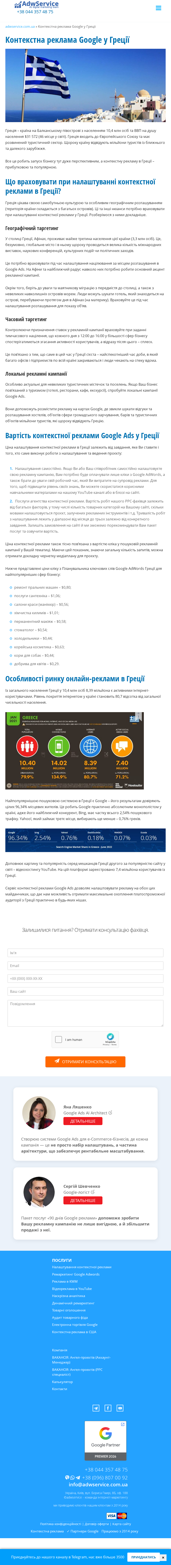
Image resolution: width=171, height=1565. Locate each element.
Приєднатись (143, 1557)
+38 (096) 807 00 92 (105, 1477)
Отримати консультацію (89, 1061)
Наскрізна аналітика (68, 1295)
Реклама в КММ (65, 1281)
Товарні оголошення (69, 1310)
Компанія (59, 1350)
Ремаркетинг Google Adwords (76, 1274)
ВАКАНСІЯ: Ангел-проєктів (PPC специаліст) (77, 1372)
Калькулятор (62, 1381)
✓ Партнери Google (82, 1531)
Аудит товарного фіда (70, 1317)
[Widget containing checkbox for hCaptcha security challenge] (85, 1039)
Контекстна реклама (47, 1531)
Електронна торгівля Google (75, 1324)
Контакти (59, 1389)
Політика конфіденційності (60, 1524)
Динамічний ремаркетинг (73, 1303)
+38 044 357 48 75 (35, 12)
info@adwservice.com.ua (98, 1484)
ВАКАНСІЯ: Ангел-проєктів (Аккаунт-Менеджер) (81, 1360)
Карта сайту (121, 1524)
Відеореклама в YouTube (72, 1288)
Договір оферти (97, 1524)
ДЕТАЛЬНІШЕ (83, 1121)
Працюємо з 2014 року (120, 1531)
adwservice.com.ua (20, 26)
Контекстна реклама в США (74, 1332)
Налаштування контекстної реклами (82, 1267)
